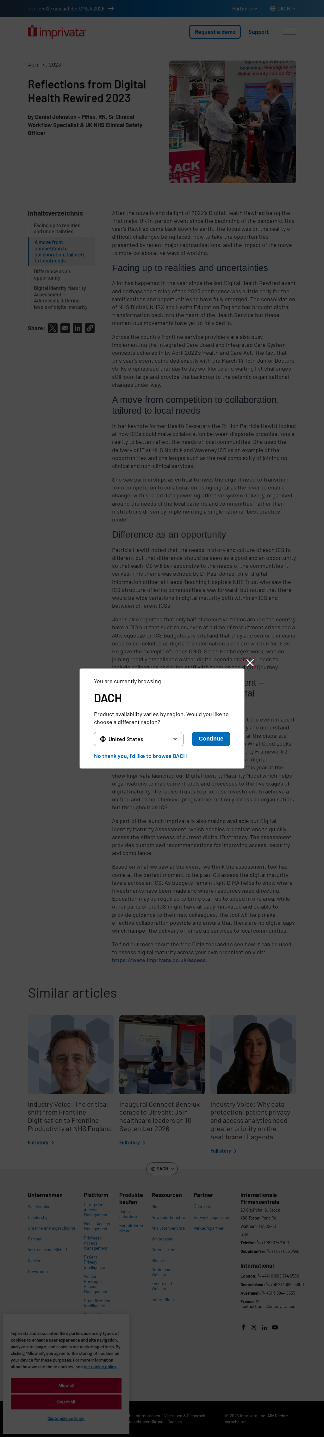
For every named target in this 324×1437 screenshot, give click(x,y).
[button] (250, 663)
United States (126, 738)
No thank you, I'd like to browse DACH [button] (140, 755)
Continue (211, 738)
